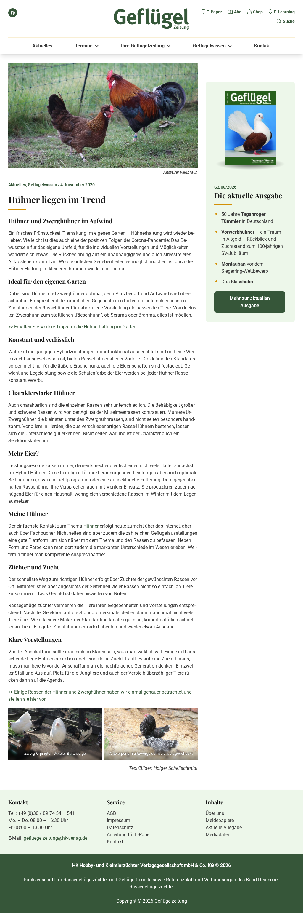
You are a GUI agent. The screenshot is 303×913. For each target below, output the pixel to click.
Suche (289, 21)
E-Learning (284, 11)
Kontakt (262, 46)
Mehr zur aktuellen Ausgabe (250, 302)
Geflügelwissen (209, 46)
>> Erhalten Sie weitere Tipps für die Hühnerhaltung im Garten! (73, 327)
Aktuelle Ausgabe (224, 827)
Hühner (91, 526)
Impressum (118, 820)
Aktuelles (42, 46)
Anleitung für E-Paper (129, 834)
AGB (111, 813)
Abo (237, 11)
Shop (258, 11)
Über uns (215, 813)
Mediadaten (218, 834)
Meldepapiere (220, 820)
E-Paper (214, 11)
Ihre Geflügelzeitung (143, 46)
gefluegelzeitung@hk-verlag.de (55, 838)
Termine (84, 46)
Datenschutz (120, 827)
